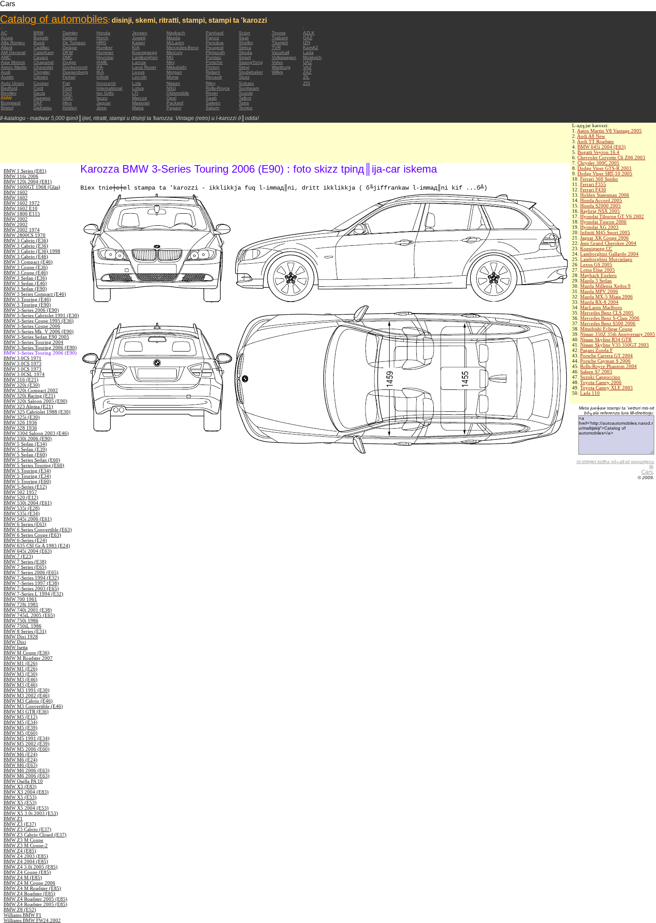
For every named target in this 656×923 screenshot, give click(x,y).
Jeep (101, 107)
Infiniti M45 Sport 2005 (605, 232)
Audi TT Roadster (595, 141)
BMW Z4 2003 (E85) (26, 856)
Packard (174, 102)
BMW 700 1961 (20, 599)
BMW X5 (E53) (20, 797)
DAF (37, 102)
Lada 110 (590, 393)
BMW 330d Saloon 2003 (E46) (36, 433)
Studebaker (251, 72)
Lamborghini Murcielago (606, 259)
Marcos (139, 97)
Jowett (138, 37)
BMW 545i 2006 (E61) (28, 519)
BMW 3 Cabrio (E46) (26, 256)
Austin (7, 77)
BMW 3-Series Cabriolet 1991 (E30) (41, 315)
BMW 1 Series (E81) (25, 171)
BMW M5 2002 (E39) (27, 743)
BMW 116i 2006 (21, 176)
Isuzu (102, 97)
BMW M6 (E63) (20, 765)
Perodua (215, 42)
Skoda (245, 52)
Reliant (213, 72)
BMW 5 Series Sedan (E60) (32, 460)
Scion (244, 32)
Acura (7, 37)
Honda (103, 32)
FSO (67, 93)
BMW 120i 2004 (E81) (28, 181)
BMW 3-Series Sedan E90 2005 (36, 336)
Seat (244, 37)
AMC (6, 57)
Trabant (280, 37)
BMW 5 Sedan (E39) (25, 449)
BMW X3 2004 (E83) (26, 792)
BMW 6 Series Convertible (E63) (38, 529)
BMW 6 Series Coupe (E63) (32, 535)
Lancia (139, 62)
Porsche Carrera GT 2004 (606, 355)
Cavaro (40, 57)
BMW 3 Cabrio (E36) (26, 240)
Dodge (69, 62)
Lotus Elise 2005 (597, 270)
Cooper (41, 83)
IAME (102, 62)
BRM (38, 32)
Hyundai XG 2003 (599, 227)
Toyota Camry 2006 (601, 382)
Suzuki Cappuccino (600, 377)
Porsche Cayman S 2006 (605, 361)
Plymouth (215, 52)
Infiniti (102, 77)
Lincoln (139, 77)
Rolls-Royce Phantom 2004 (608, 366)
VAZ (307, 67)
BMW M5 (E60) (20, 733)
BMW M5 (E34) (20, 722)
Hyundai (104, 57)
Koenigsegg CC (596, 248)
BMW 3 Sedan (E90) (25, 288)
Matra (138, 107)
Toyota (279, 32)
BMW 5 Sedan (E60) (25, 454)
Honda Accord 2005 (601, 200)
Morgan (174, 72)
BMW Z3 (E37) (20, 824)
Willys (277, 72)
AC (4, 32)
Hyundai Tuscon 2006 (603, 221)
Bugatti (40, 37)
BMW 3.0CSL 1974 (24, 374)
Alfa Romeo (13, 42)
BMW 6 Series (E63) (25, 524)
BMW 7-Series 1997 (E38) (31, 583)
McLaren (175, 42)
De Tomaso (74, 42)
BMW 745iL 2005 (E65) (29, 615)
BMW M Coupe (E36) (27, 652)
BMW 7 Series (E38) (25, 561)
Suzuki (246, 93)
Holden (69, 107)
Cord (38, 88)
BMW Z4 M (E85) (23, 877)
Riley (211, 83)
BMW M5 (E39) (20, 727)
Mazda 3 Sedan (596, 280)
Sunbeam (249, 88)
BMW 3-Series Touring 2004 (33, 342)
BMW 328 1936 (20, 427)
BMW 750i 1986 (21, 620)
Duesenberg (75, 72)
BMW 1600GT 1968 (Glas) (32, 187)
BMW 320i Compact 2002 (31, 390)
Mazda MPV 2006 (599, 291)
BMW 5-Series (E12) (25, 486)
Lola (136, 83)
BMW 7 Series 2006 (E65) (31, 572)
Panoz (212, 37)
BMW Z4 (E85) (20, 850)
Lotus (138, 88)
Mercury (174, 52)
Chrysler (41, 72)
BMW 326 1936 (20, 422)
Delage (69, 47)
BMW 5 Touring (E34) (27, 470)
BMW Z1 (13, 818)
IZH (306, 42)
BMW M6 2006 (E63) (27, 770)
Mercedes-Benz (182, 47)
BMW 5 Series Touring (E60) (34, 465)
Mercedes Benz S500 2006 (607, 323)
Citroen (40, 77)
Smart (245, 57)
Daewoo (41, 97)
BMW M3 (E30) (20, 674)
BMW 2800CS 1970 (25, 235)
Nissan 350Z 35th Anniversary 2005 (617, 334)
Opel (171, 97)
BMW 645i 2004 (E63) (601, 146)
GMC (67, 97)
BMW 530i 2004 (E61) (28, 502)
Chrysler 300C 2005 (598, 163)
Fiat (66, 83)
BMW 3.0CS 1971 (23, 358)
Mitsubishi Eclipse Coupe (606, 328)
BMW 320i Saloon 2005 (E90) (35, 401)
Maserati (140, 102)
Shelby (246, 42)
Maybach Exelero (598, 275)
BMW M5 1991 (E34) (27, 738)
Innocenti (106, 83)
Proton (213, 67)
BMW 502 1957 (20, 492)
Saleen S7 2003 (596, 371)
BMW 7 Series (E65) (25, 567)
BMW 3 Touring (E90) (27, 304)
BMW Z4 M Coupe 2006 (29, 883)
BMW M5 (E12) (20, 717)
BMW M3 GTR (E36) (26, 711)
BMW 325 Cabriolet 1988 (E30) (37, 411)
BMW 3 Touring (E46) (27, 299)
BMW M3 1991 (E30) (27, 690)
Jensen (139, 32)
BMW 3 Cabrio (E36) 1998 (32, 251)
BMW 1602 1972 (22, 203)
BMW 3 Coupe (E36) (26, 267)
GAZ (307, 37)
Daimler (70, 32)
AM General (13, 52)
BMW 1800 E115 (22, 213)
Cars (647, 472)
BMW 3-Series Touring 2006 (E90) (40, 347)
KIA (136, 47)
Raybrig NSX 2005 (600, 211)
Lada (308, 52)
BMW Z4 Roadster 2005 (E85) (35, 899)
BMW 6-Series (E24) (25, 540)
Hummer (104, 52)
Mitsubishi (176, 67)
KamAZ (310, 47)
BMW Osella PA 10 (23, 781)
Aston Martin (14, 67)
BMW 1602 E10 (20, 208)
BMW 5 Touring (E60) (27, 481)
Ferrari (68, 77)
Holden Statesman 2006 (604, 195)
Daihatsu (42, 107)
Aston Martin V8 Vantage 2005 (609, 130)
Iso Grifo (105, 93)
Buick (39, 42)
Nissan (173, 83)
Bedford (9, 88)
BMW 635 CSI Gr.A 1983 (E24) (37, 545)
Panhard (215, 32)
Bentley (9, 93)
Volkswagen (284, 57)
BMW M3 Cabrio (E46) (28, 701)
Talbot (245, 97)
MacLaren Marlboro (601, 307)
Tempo (246, 107)
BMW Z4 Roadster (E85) (29, 893)
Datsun (69, 37)
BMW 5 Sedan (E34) (25, 444)
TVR (276, 47)
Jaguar (103, 102)
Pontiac (213, 57)
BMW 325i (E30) (22, 417)
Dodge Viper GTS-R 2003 (604, 168)
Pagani (173, 107)
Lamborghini (145, 57)
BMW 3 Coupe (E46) (26, 272)
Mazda (173, 37)
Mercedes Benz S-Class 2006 (609, 318)
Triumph (280, 42)
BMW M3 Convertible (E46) (33, 706)
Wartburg (281, 67)
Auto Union (12, 83)
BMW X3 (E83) (20, 786)
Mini (170, 62)
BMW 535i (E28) (22, 508)
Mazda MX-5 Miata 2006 (606, 296)
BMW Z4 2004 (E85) (26, 861)
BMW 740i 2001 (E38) (28, 610)
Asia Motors (13, 62)
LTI (135, 93)
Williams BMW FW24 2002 (32, 920)
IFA (99, 67)
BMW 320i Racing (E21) (29, 395)
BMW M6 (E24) (20, 754)
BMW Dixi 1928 (21, 636)
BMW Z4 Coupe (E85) (27, 872)
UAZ (307, 62)
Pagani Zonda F (596, 350)
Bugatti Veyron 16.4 (598, 152)
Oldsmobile (177, 93)
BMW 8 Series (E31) (25, 631)
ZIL (306, 77)
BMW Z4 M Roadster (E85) (32, 888)
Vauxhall (280, 52)
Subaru (246, 83)
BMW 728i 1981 (21, 604)
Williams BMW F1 (23, 915)
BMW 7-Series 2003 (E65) (31, 588)
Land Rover (144, 67)
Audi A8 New (591, 136)
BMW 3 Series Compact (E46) (35, 294)
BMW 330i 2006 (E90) (28, 438)
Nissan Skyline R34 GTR (605, 339)
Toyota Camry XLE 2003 (606, 387)
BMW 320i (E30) (22, 385)
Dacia (39, 93)
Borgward (11, 102)
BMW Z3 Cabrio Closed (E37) (35, 834)
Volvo (277, 62)
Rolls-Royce (218, 88)
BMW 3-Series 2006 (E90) (31, 310)
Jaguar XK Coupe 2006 (604, 237)
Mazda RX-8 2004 (599, 302)
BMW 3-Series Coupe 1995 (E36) (39, 320)
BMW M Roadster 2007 (28, 658)
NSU (171, 88)
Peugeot (215, 47)
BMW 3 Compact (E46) (28, 262)
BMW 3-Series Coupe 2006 (32, 326)
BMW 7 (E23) (18, 556)
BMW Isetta (16, 647)
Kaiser (138, 42)
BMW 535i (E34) (22, 513)
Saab (211, 97)
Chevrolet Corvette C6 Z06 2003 (611, 157)
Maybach (175, 32)
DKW (67, 52)
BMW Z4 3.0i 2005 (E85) (31, 866)
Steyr (244, 67)
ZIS (306, 83)
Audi (5, 72)
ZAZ (307, 72)
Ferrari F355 (593, 184)
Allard (6, 47)
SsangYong (251, 62)
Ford (67, 88)
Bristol (7, 107)
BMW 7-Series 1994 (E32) (31, 577)
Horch (102, 37)
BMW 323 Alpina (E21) (28, 406)
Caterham (43, 52)
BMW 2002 (16, 219)
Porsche (214, 62)
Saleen (213, 102)
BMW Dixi (15, 642)
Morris (172, 77)
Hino (67, 102)
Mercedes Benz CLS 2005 (607, 312)
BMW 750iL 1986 (23, 626)
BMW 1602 (16, 192)
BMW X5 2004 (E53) (26, 808)
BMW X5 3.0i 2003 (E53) (31, 813)
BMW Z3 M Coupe (23, 840)
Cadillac (41, 47)
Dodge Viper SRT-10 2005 (604, 173)
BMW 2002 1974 (22, 229)
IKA (100, 72)
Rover (212, 93)
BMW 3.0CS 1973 (23, 363)
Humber (104, 47)
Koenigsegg (144, 52)
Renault (214, 77)
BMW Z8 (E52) (20, 909)
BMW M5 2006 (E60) (27, 749)
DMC (67, 57)
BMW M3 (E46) (20, 679)
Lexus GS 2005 (596, 264)
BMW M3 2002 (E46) (27, 695)
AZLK (309, 32)
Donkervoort (74, 67)
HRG (101, 42)
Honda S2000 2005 (600, 205)
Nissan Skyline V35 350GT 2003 (614, 345)
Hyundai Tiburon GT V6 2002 (612, 216)
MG (170, 57)
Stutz (244, 77)
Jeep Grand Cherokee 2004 (608, 243)
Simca (245, 47)
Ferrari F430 (593, 189)
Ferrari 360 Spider (599, 179)
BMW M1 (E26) (20, 663)
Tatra (244, 102)
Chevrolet (43, 67)
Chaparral (43, 62)
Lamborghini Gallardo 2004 (609, 254)
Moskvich (312, 57)
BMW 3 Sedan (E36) (25, 278)
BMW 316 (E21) (21, 379)
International (109, 88)
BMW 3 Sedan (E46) (25, 283)
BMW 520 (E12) (21, 497)
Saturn (213, 107)
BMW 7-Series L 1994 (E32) (33, 593)
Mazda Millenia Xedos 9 (605, 286)
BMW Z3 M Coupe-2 (26, 845)
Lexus (138, 72)
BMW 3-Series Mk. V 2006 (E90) (39, 331)
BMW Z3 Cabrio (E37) (27, 829)
